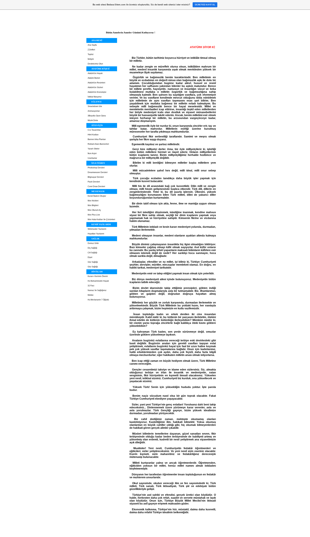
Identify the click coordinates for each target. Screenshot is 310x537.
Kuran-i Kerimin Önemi (98, 276)
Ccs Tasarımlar (94, 130)
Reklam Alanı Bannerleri (98, 144)
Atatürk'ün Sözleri (95, 87)
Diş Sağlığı (92, 248)
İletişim (91, 59)
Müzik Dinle (93, 120)
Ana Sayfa (92, 45)
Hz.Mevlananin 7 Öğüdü (98, 300)
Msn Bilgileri (93, 205)
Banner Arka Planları (97, 139)
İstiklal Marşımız (95, 97)
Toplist (90, 54)
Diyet (90, 257)
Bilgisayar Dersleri (96, 177)
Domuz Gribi (93, 243)
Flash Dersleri (94, 182)
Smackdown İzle (95, 106)
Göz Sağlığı (93, 262)
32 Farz (91, 286)
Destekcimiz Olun (95, 64)
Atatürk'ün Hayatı (95, 73)
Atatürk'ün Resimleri (96, 83)
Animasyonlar (94, 111)
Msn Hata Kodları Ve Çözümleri (101, 219)
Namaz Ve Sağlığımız (97, 290)
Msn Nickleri (93, 201)
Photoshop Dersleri (96, 168)
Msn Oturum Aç (94, 210)
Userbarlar (92, 158)
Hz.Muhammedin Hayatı (98, 281)
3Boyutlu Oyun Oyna (97, 116)
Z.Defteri (91, 50)
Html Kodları (93, 135)
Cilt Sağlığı (92, 253)
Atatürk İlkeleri (94, 78)
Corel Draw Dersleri (96, 186)
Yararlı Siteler (93, 149)
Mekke (90, 295)
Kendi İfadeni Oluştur (97, 196)
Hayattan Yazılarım (96, 234)
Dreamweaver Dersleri (98, 172)
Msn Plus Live (94, 215)
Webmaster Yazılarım (97, 229)
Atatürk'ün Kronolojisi (97, 92)
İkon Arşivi (92, 153)
